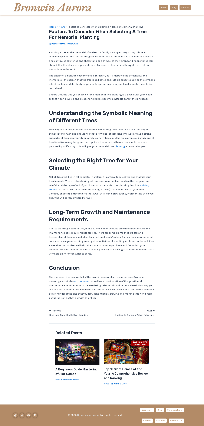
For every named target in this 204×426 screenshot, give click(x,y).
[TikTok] (15, 415)
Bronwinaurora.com (88, 415)
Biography (147, 410)
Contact (185, 7)
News (58, 379)
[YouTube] (28, 415)
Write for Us (176, 420)
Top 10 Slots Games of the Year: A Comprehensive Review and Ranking (126, 373)
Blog (173, 7)
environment (82, 281)
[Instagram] (22, 415)
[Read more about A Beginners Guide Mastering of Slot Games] (77, 351)
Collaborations (174, 410)
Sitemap (160, 420)
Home (163, 7)
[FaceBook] (35, 415)
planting (120, 146)
